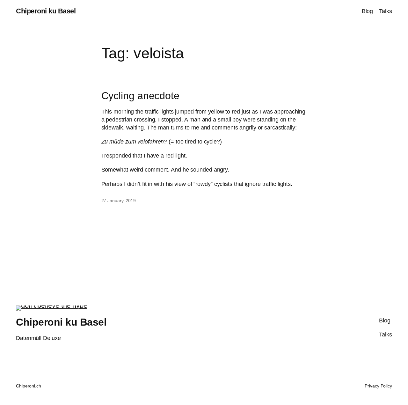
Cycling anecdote (140, 95)
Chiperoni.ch (28, 385)
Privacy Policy (378, 385)
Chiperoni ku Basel (46, 11)
